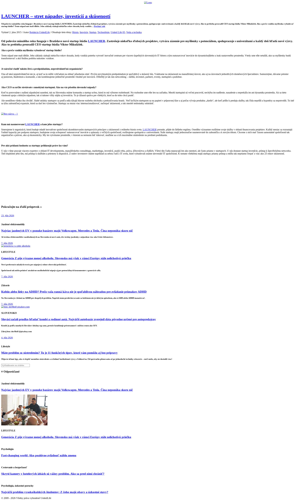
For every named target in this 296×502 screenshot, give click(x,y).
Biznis (75, 32)
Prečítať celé (99, 26)
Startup (92, 32)
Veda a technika (134, 32)
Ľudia (160, 7)
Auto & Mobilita (147, 7)
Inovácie (84, 32)
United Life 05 (118, 32)
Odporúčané (181, 7)
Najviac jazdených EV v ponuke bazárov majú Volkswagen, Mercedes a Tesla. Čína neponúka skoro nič (67, 230)
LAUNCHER (96, 41)
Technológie (103, 32)
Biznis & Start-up (129, 7)
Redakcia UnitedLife (39, 32)
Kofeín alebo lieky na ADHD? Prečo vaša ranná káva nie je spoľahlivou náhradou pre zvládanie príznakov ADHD (74, 291)
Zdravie (169, 7)
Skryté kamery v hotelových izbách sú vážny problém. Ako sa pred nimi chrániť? (52, 473)
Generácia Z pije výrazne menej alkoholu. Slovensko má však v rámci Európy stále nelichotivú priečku (66, 258)
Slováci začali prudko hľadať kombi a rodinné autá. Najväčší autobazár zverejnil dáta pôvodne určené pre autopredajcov (78, 319)
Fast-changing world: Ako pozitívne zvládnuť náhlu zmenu (38, 455)
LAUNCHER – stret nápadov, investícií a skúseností (55, 16)
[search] (148, 365)
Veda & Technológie (109, 7)
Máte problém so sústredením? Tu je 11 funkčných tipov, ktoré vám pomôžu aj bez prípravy (59, 352)
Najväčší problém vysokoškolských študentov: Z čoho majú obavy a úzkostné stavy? (54, 492)
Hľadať (192, 7)
